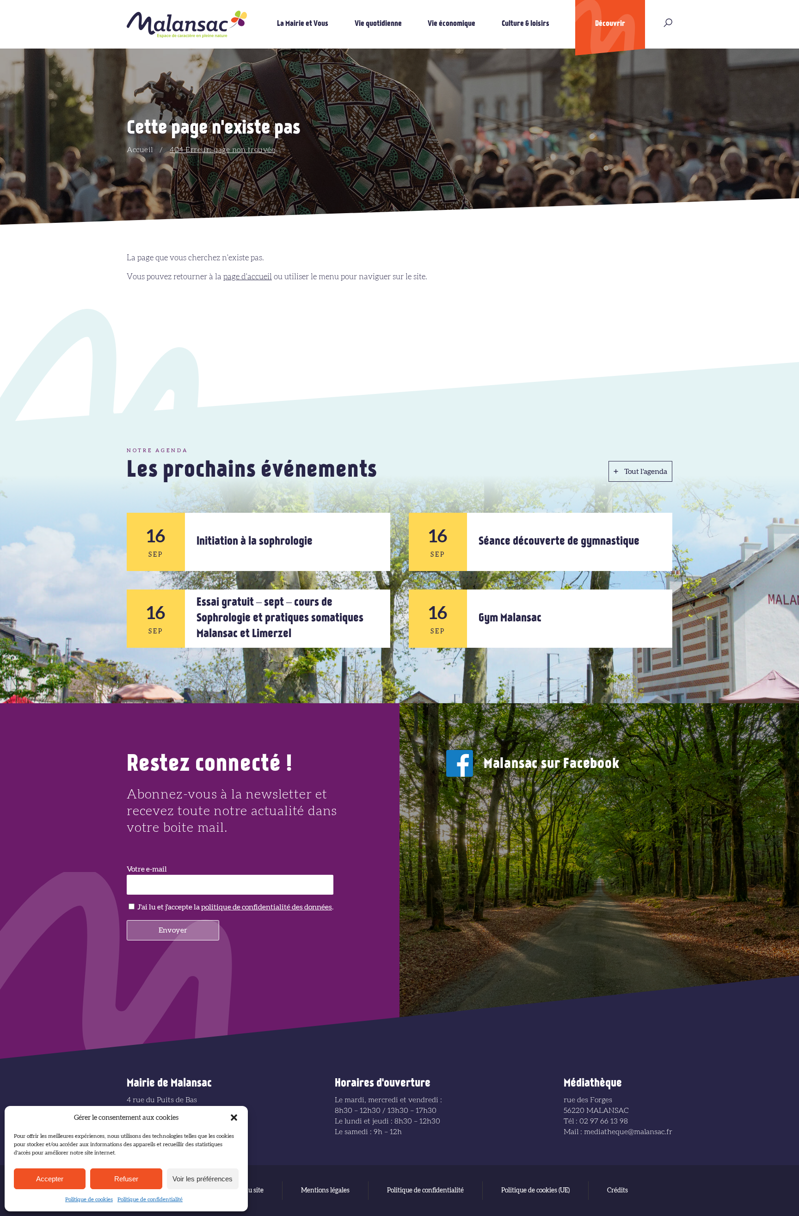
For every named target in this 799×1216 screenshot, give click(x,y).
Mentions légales (325, 1190)
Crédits (617, 1190)
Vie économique (451, 24)
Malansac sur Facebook (552, 764)
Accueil (140, 150)
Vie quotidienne (378, 24)
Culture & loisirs (525, 24)
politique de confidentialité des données (266, 907)
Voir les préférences (202, 1179)
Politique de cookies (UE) (535, 1190)
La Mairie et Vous (302, 24)
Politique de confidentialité (150, 1199)
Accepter (49, 1179)
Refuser (126, 1179)
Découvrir (610, 24)
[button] (234, 1117)
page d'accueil (247, 277)
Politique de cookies (89, 1199)
